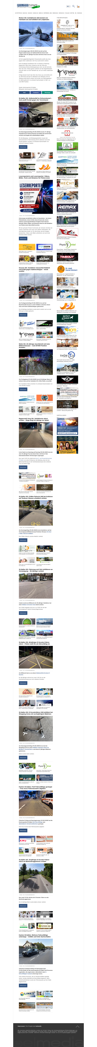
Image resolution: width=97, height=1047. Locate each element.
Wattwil (72, 13)
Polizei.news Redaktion (30, 48)
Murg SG (41, 13)
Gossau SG (35, 13)
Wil (76, 13)
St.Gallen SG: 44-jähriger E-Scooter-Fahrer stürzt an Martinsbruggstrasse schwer (34, 860)
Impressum (21, 1026)
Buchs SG (25, 13)
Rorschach (55, 13)
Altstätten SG (18, 13)
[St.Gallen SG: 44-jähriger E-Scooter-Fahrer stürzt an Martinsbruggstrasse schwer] (36, 878)
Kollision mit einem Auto (29, 604)
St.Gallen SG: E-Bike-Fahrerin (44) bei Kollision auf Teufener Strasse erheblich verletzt (36, 497)
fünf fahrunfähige (37, 822)
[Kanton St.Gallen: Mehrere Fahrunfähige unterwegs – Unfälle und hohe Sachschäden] (36, 951)
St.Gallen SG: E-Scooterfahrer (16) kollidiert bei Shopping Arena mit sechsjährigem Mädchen (36, 713)
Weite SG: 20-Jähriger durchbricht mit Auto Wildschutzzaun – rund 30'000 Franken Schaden (34, 345)
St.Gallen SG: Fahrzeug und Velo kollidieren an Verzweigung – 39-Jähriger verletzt (36, 570)
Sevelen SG (61, 13)
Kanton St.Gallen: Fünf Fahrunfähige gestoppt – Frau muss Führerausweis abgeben (35, 787)
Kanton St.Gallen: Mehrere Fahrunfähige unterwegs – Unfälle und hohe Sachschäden (35, 936)
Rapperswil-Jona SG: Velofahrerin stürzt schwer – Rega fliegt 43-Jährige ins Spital (34, 419)
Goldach (30, 13)
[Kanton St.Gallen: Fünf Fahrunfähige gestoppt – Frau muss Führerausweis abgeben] (36, 803)
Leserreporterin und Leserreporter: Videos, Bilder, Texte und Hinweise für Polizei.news (34, 177)
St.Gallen (67, 13)
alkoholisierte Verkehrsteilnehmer (28, 824)
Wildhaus (79, 13)
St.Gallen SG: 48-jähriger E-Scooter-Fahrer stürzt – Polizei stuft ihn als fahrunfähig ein (34, 643)
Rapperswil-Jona (48, 13)
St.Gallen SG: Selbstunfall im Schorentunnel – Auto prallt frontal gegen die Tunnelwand (35, 99)
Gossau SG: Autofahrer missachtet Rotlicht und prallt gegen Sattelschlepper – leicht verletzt (34, 269)
